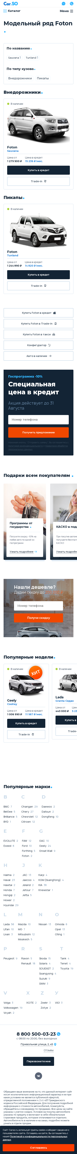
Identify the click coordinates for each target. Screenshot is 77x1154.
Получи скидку (38, 618)
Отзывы (49, 1050)
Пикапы (43, 78)
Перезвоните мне (38, 1061)
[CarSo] (11, 3)
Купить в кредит (38, 170)
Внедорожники (20, 78)
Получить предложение (38, 432)
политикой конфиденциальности (25, 445)
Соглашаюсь (38, 1147)
